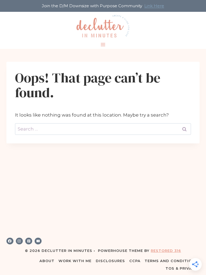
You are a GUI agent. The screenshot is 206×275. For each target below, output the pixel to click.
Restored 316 (166, 250)
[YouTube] (38, 241)
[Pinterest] (28, 241)
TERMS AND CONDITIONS (171, 261)
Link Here (154, 5)
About (46, 261)
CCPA (135, 261)
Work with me (74, 261)
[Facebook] (9, 241)
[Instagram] (19, 241)
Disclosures (110, 261)
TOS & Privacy (181, 268)
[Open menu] (103, 45)
